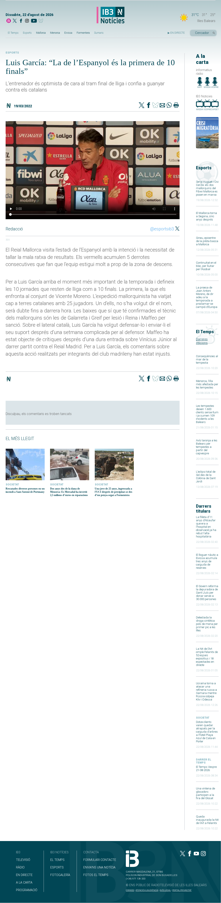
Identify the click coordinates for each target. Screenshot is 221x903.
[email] (162, 105)
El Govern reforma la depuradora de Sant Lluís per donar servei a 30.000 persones (207, 593)
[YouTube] (34, 21)
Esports (27, 32)
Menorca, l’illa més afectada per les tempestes (207, 384)
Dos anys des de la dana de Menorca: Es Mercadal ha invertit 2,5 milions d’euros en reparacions (69, 492)
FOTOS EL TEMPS (95, 875)
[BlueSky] (41, 21)
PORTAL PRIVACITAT (181, 890)
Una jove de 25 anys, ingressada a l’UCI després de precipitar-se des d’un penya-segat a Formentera (113, 492)
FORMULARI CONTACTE (99, 860)
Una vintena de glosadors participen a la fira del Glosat (205, 793)
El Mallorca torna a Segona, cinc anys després (206, 216)
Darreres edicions (202, 341)
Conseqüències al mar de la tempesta (207, 359)
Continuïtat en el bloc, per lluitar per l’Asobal (206, 266)
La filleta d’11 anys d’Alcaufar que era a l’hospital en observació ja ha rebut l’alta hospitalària (206, 526)
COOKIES (130, 890)
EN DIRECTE (24, 875)
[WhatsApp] (169, 105)
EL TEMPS (57, 860)
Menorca (55, 32)
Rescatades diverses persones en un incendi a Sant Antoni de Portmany (25, 490)
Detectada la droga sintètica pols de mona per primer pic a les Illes (207, 624)
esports (12, 52)
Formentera (83, 32)
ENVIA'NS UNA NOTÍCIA (99, 867)
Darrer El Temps (203, 761)
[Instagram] (27, 21)
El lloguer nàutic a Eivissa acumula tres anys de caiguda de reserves (207, 561)
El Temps (13, 32)
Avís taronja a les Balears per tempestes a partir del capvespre (206, 447)
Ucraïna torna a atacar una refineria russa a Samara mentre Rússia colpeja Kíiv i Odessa (206, 691)
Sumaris (99, 32)
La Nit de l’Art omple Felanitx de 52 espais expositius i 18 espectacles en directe (207, 657)
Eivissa (68, 32)
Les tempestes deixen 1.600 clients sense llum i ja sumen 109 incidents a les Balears (207, 414)
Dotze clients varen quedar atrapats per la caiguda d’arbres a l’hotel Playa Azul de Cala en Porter (207, 731)
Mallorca (41, 32)
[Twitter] (142, 105)
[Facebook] (21, 21)
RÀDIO (20, 867)
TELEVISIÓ (23, 860)
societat (202, 717)
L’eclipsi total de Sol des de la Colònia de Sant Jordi (206, 476)
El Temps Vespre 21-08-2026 (206, 768)
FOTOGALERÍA (60, 875)
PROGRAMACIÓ (26, 890)
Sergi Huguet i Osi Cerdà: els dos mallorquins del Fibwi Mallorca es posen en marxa (207, 188)
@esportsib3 (162, 228)
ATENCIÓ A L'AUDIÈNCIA (147, 890)
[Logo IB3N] (110, 15)
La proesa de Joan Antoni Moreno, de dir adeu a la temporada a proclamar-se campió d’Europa (206, 297)
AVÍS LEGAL (165, 890)
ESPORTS (57, 867)
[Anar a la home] (8, 21)
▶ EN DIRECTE (176, 32)
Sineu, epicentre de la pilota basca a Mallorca (207, 241)
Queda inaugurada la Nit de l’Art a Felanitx (207, 820)
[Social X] (15, 21)
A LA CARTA (24, 882)
